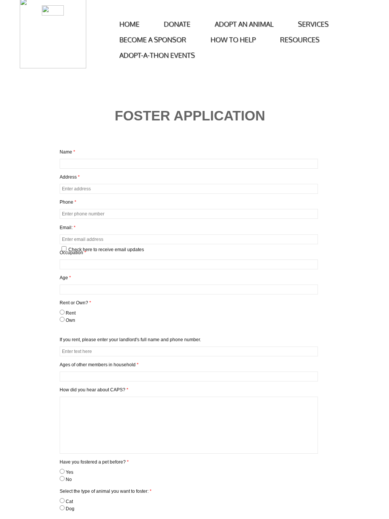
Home (129, 24)
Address (70, 177)
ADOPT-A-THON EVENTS (157, 55)
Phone (68, 202)
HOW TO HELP (233, 39)
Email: (68, 227)
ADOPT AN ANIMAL (244, 24)
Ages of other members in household (99, 364)
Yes (69, 472)
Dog (69, 508)
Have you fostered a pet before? (94, 462)
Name (67, 152)
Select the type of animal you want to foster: (106, 491)
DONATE (177, 24)
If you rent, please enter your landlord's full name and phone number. (130, 339)
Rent (70, 313)
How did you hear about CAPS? (94, 389)
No (68, 479)
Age (65, 277)
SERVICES (313, 24)
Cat (69, 501)
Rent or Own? (75, 302)
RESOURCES (299, 39)
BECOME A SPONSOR (152, 39)
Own (70, 320)
